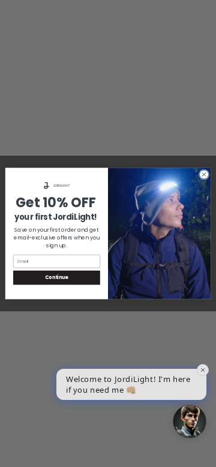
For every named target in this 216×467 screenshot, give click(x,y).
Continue (56, 277)
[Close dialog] (203, 174)
